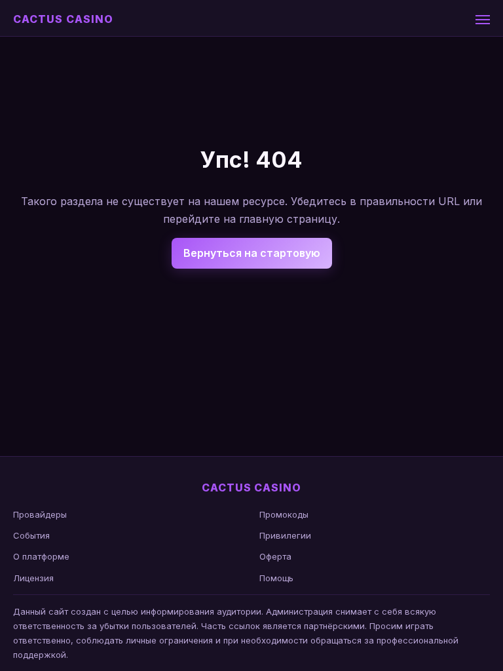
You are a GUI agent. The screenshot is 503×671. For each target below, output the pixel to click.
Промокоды (283, 514)
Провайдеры (40, 514)
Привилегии (285, 535)
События (31, 535)
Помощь (276, 578)
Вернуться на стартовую (251, 252)
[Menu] (482, 19)
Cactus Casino (63, 19)
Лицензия (33, 578)
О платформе (41, 556)
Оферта (275, 556)
